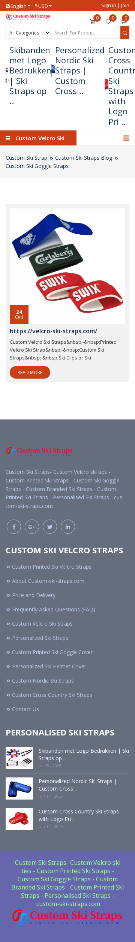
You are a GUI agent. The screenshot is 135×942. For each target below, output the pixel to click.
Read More (30, 372)
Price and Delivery (34, 595)
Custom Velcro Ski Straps (42, 623)
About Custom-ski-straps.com (48, 580)
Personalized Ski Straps (40, 637)
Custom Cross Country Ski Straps (52, 694)
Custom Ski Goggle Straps (37, 165)
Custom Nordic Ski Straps (43, 680)
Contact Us (25, 709)
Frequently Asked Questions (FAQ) (53, 609)
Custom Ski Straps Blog (83, 157)
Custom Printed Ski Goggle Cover (52, 652)
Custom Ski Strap (26, 157)
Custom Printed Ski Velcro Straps (52, 566)
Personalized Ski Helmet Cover (49, 666)
